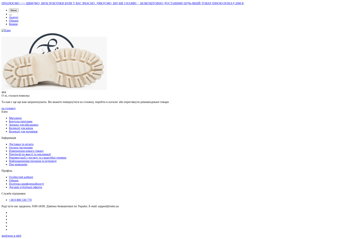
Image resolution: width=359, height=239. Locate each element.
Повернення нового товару (26, 150)
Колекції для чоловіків (23, 131)
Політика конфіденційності (26, 183)
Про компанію (18, 164)
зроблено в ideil (11, 235)
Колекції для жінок (21, 128)
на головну (8, 108)
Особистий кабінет (21, 177)
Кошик (13, 24)
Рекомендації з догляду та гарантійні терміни (37, 157)
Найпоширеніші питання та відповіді (32, 161)
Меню (13, 10)
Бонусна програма (20, 121)
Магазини (15, 118)
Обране (14, 20)
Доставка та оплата (21, 144)
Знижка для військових (24, 124)
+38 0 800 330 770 (20, 199)
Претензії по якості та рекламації (30, 154)
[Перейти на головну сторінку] (6, 30)
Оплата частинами (21, 147)
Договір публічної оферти (25, 187)
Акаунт (13, 17)
